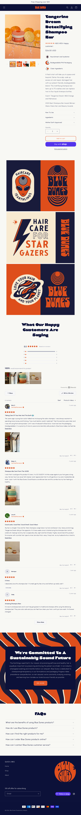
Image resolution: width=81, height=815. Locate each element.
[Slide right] (38, 64)
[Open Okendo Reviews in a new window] (68, 387)
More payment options (60, 149)
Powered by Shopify (21, 810)
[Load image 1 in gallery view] (13, 64)
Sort (59, 400)
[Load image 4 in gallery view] (33, 64)
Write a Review (69, 393)
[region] (23, 378)
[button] (4, 7)
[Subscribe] (38, 793)
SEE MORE (40, 683)
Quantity (48, 127)
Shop (6, 771)
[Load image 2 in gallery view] (19, 64)
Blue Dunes (13, 810)
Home (7, 766)
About (7, 775)
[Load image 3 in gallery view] (26, 64)
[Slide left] (7, 64)
